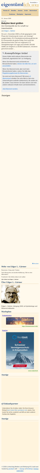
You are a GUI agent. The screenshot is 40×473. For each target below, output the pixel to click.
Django (22, 469)
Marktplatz (20, 14)
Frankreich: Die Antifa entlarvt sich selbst (13, 277)
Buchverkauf (33, 10)
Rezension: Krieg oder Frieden (10, 270)
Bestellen (13, 10)
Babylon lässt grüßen (12, 22)
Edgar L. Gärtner (9, 31)
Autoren (20, 10)
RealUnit (4, 330)
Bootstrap (29, 469)
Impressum (28, 14)
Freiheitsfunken (7, 315)
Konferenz (12, 14)
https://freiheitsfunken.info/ (30, 326)
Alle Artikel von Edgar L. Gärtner (10, 279)
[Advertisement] (20, 180)
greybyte (11, 469)
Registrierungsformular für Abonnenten (15, 73)
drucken (36, 263)
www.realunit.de (33, 371)
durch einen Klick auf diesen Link (17, 410)
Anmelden (33, 2)
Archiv (26, 10)
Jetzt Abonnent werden (10, 89)
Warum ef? (6, 10)
